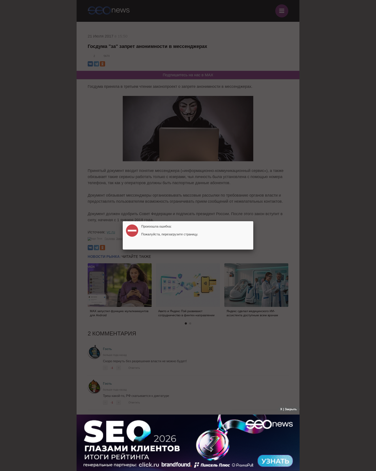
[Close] (253, 221)
